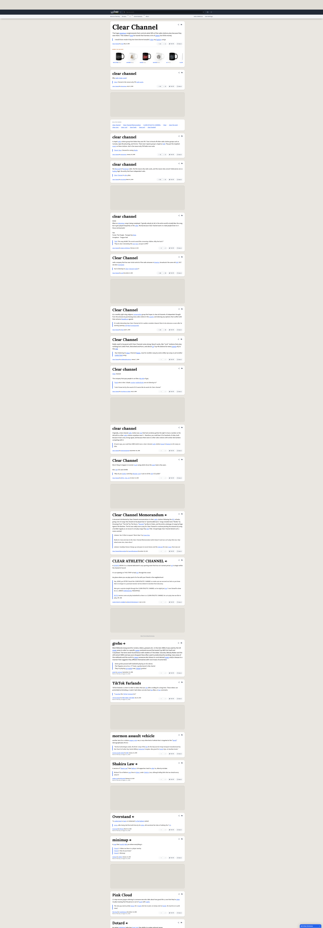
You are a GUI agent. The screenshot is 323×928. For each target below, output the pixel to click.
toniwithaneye (123, 912)
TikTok (125, 694)
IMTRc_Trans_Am (125, 478)
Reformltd (122, 778)
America (156, 262)
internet (160, 547)
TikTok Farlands (116, 698)
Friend (116, 848)
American (126, 169)
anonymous (124, 154)
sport (153, 465)
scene (137, 650)
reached (117, 694)
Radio (136, 150)
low (151, 690)
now (129, 772)
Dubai (137, 772)
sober (178, 899)
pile (143, 379)
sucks (124, 78)
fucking (159, 39)
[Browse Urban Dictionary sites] (116, 12)
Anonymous (124, 86)
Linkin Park (119, 355)
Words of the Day (115, 16)
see (116, 470)
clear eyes (115, 127)
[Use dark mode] (211, 12)
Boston (168, 444)
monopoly (121, 265)
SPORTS (116, 566)
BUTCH (116, 595)
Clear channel (115, 391)
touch (140, 902)
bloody (138, 668)
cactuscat (119, 672)
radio (117, 78)
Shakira (146, 772)
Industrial (141, 749)
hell (164, 144)
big (141, 379)
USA (116, 349)
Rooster (141, 524)
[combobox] (164, 12)
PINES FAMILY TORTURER (128, 698)
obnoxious (121, 223)
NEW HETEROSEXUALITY (133, 602)
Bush (129, 326)
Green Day (146, 535)
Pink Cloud (115, 912)
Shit (116, 241)
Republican (124, 319)
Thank (116, 150)
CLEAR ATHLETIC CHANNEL (152, 125)
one (134, 244)
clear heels (133, 127)
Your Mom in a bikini (126, 391)
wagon (131, 740)
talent (157, 35)
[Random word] (203, 12)
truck (135, 465)
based (162, 444)
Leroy (115, 825)
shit (177, 262)
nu (127, 668)
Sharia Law (124, 768)
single (174, 346)
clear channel (115, 86)
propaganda (135, 326)
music (114, 146)
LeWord (120, 857)
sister (142, 825)
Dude (116, 383)
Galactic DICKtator (125, 248)
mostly (122, 844)
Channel (120, 175)
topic (124, 821)
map (114, 844)
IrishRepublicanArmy (126, 359)
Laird (122, 273)
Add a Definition (198, 16)
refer (152, 768)
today (121, 78)
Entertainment (138, 16)
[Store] (207, 12)
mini (135, 740)
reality (148, 902)
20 (153, 346)
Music (147, 16)
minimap (114, 857)
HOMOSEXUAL (127, 591)
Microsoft (118, 169)
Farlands (130, 694)
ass (137, 573)
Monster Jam (137, 474)
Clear (115, 82)
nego (122, 44)
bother (124, 474)
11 (174, 519)
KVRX (127, 753)
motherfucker (140, 383)
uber (125, 175)
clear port (142, 127)
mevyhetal (123, 179)
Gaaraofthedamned (133, 551)
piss (166, 588)
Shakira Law (115, 778)
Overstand (115, 829)
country (151, 317)
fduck (122, 330)
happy (132, 906)
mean (136, 657)
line (146, 747)
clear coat (124, 127)
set (172, 566)
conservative (137, 314)
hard (131, 35)
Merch (180, 44)
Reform (133, 768)
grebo (113, 672)
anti (126, 326)
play (152, 39)
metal (130, 668)
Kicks (134, 235)
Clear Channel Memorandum (132, 125)
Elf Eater (122, 829)
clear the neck (173, 125)
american (122, 33)
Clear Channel (115, 44)
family (174, 740)
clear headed (152, 127)
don (148, 529)
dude (139, 906)
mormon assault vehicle (118, 753)
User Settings (209, 16)
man (136, 244)
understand (118, 821)
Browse (124, 16)
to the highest (139, 821)
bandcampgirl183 (125, 451)
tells (125, 844)
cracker (132, 383)
